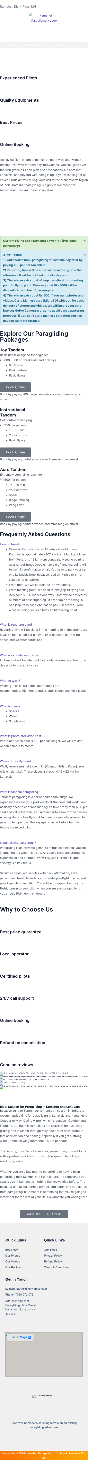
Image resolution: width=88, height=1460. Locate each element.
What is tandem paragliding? (19, 792)
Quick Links (15, 1240)
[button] (4, 58)
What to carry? (10, 706)
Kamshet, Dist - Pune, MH (18, 6)
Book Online (15, 387)
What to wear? (10, 681)
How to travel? (10, 544)
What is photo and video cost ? (21, 736)
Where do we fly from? (15, 761)
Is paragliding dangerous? (18, 843)
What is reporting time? (16, 624)
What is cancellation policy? (19, 655)
